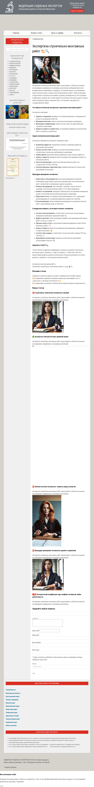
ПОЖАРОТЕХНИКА (14, 84)
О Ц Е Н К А (12, 76)
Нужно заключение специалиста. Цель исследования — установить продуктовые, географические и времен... (49, 744)
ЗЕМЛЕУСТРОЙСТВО (15, 63)
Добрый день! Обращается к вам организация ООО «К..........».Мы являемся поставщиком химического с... (46, 746)
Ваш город (35, 650)
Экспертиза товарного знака (17, 127)
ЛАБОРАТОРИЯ (13, 74)
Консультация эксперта (47, 732)
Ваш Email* (35, 631)
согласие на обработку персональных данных (53, 657)
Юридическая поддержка (17, 41)
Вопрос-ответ (36, 33)
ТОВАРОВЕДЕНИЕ (14, 92)
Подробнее (20, 782)
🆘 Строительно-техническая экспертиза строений (50, 293)
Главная (16, 33)
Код (37, 618)
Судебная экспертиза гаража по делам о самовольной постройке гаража (56, 276)
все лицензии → (10, 178)
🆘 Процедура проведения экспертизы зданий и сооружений (54, 550)
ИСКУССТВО (12, 88)
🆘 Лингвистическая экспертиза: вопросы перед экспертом (54, 487)
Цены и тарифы (57, 33)
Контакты (78, 33)
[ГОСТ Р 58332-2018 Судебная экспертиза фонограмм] (17, 150)
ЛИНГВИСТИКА (13, 86)
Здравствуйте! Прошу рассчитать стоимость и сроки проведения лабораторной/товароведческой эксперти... (44, 738)
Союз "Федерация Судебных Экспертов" (36, 762)
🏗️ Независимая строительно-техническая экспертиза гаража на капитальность (58, 283)
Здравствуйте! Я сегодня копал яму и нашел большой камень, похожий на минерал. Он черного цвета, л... (45, 740)
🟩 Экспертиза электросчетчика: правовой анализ (50, 337)
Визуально (34, 618)
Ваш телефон (36, 642)
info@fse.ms (77, 7)
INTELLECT (12, 90)
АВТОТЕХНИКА (13, 70)
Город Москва (11, 690)
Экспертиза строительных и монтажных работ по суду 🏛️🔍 (52, 266)
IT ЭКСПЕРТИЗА (13, 82)
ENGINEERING (13, 80)
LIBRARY (11, 94)
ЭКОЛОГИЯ (12, 72)
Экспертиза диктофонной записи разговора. (27, 742)
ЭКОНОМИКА (13, 78)
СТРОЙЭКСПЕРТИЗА (37, 39)
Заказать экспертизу (77, 11)
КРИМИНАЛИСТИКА (14, 65)
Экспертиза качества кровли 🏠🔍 (44, 264)
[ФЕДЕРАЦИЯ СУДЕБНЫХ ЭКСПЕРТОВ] (9, 12)
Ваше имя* (35, 635)
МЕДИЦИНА (12, 67)
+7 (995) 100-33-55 (77, 5)
